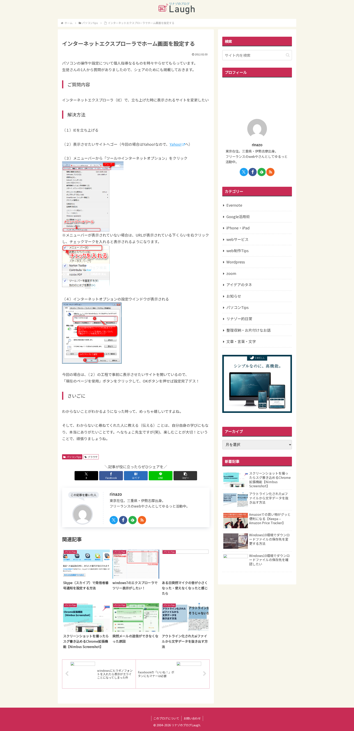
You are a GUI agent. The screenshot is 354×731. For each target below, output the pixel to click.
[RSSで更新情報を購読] (142, 520)
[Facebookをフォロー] (123, 520)
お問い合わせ (192, 718)
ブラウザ (93, 457)
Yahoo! (176, 144)
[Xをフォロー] (114, 520)
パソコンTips (74, 457)
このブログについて (166, 718)
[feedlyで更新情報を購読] (132, 520)
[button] (185, 475)
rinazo (116, 494)
